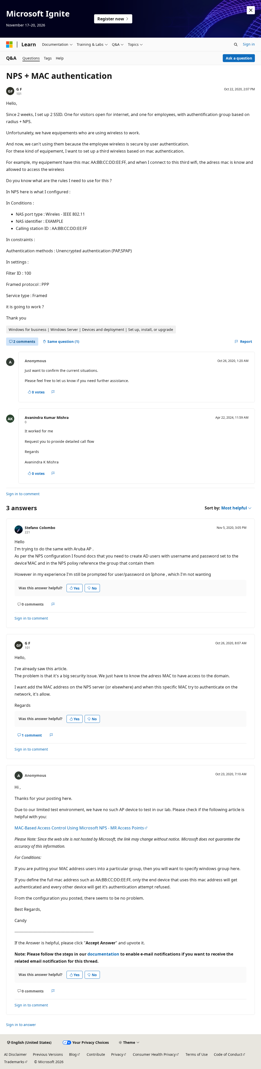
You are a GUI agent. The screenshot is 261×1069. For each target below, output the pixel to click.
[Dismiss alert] (251, 10)
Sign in (249, 44)
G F (19, 89)
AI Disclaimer (15, 1054)
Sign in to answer (21, 1024)
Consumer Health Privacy (154, 1054)
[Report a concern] (53, 392)
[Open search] (236, 44)
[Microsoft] (9, 44)
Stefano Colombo (40, 527)
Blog (73, 1054)
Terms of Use (197, 1054)
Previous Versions (48, 1054)
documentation (103, 954)
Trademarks (14, 1061)
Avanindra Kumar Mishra (47, 417)
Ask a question (239, 58)
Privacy (117, 1054)
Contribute (96, 1054)
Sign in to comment (23, 493)
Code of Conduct (228, 1054)
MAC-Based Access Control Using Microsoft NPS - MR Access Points (79, 828)
